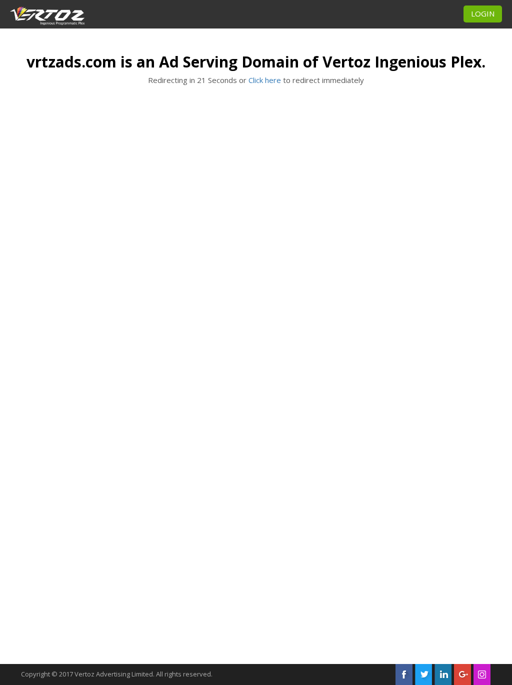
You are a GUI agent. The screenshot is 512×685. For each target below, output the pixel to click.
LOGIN (482, 13)
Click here (264, 80)
